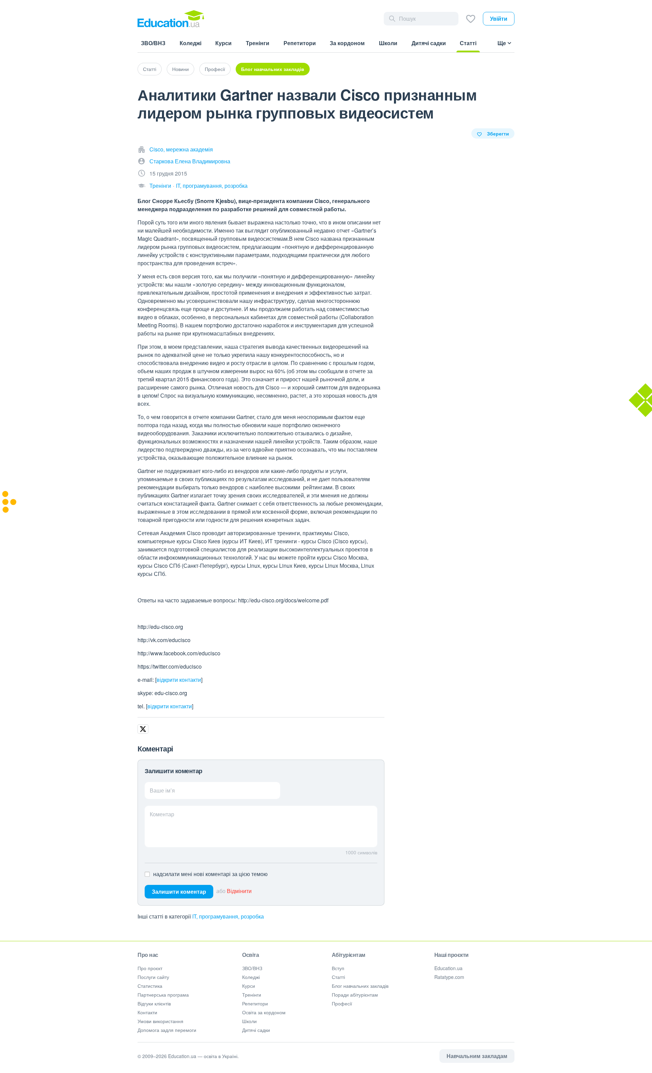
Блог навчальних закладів (272, 69)
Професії (215, 69)
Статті (149, 69)
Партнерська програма (163, 994)
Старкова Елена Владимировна (189, 161)
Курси (248, 985)
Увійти (498, 18)
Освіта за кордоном (264, 1012)
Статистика (150, 985)
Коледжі (251, 977)
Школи (249, 1021)
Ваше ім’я (162, 790)
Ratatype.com (449, 977)
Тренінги (160, 185)
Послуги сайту (153, 977)
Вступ (338, 968)
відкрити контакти (179, 680)
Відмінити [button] (239, 891)
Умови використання (160, 1021)
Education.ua (448, 968)
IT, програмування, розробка (212, 185)
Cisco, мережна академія (181, 149)
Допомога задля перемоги (167, 1029)
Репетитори (255, 1003)
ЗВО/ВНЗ (252, 968)
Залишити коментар (179, 891)
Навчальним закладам (477, 1056)
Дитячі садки (256, 1029)
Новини (180, 69)
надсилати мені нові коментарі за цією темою (210, 874)
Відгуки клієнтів (154, 1003)
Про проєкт (150, 968)
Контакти (147, 1012)
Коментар (162, 814)
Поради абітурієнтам (355, 994)
